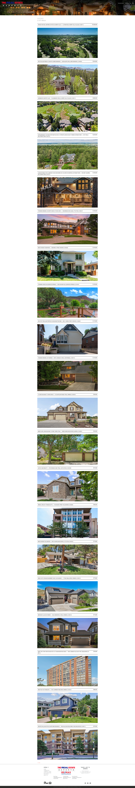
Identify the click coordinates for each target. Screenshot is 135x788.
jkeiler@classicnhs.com (67, 777)
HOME (45, 769)
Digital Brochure (47, 772)
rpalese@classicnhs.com (58, 777)
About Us (46, 775)
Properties (121, 3)
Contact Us (128, 3)
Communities (46, 770)
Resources (46, 774)
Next (39, 762)
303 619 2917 (65, 778)
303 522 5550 (56, 778)
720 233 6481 (74, 778)
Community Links (47, 771)
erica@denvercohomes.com (76, 777)
